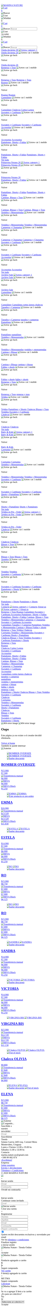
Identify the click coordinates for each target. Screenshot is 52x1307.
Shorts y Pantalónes (10, 494)
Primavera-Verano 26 (11, 162)
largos (32, 305)
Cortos (24, 110)
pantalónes (16, 334)
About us (24, 609)
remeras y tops (23, 394)
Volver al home (8, 743)
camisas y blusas (25, 364)
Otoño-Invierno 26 (10, 50)
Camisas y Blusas (9, 352)
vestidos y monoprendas (35, 349)
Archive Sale (7, 275)
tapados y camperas (30, 319)
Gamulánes (6, 97)
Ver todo (5, 160)
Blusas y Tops (42, 409)
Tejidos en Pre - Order (11, 512)
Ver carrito (6, 1270)
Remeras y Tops (8, 67)
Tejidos (4, 397)
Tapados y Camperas (10, 307)
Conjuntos (6, 449)
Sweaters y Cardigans (11, 112)
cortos (26, 305)
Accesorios (6, 127)
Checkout (5, 1283)
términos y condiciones (18, 1239)
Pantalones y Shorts (10, 589)
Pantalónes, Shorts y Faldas (13, 180)
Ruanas (4, 82)
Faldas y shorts (8, 367)
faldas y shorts (21, 379)
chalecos (39, 305)
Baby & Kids (7, 432)
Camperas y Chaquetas (11, 227)
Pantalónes (6, 322)
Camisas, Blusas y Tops (12, 197)
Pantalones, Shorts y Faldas (13, 142)
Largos (31, 110)
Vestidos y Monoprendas (12, 212)
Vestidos (5, 412)
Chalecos (16, 110)
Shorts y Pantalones (29, 507)
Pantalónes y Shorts (17, 409)
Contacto (5, 607)
